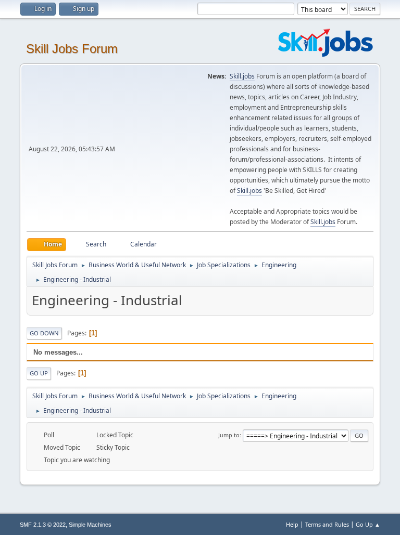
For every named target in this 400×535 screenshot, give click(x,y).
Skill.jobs (242, 76)
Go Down (44, 333)
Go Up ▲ (368, 524)
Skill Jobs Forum (72, 49)
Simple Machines (90, 524)
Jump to (229, 435)
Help (292, 524)
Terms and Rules (327, 524)
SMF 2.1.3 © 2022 (43, 524)
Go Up (39, 373)
